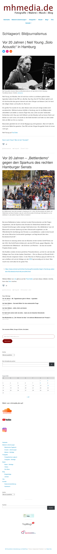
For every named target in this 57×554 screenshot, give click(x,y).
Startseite (6, 19)
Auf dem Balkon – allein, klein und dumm (14, 308)
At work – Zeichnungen (10, 450)
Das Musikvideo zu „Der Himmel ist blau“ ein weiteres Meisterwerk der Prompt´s (26, 317)
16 (48, 385)
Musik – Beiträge (8, 464)
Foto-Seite (29, 279)
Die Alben (7, 469)
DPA (30, 259)
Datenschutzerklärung (10, 484)
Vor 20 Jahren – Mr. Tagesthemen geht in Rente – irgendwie (19, 298)
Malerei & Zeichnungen (19, 19)
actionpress (20, 93)
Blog (46, 19)
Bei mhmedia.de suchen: (8, 361)
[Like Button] (3, 144)
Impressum (7, 486)
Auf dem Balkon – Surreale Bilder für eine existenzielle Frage (20, 303)
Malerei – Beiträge (9, 452)
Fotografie (32, 19)
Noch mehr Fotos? (8, 140)
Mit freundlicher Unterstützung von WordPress (16, 549)
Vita (52, 19)
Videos (6, 467)
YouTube (15, 132)
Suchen (4, 505)
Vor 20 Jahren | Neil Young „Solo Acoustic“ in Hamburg (27, 44)
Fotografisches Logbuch (10, 457)
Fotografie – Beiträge (10, 459)
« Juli (27, 397)
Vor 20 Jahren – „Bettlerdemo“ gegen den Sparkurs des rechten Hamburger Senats (27, 162)
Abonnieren (7, 341)
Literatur (6, 476)
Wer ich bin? (19, 140)
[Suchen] (51, 364)
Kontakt (28, 23)
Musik (40, 19)
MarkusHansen (7, 148)
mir (15, 279)
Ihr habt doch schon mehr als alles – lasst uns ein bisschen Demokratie (23, 313)
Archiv (4, 492)
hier (10, 281)
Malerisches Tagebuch (10, 447)
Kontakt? (25, 140)
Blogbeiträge (7, 474)
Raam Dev (49, 549)
